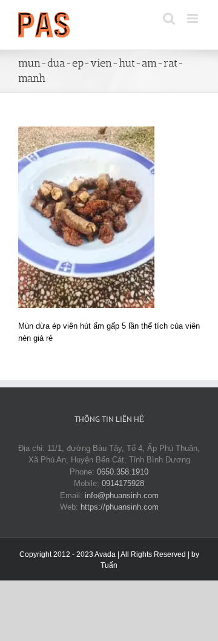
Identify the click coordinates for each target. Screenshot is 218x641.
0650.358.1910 (122, 471)
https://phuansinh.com (120, 506)
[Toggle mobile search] (169, 18)
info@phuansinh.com (122, 495)
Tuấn (109, 565)
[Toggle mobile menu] (193, 18)
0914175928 (123, 483)
